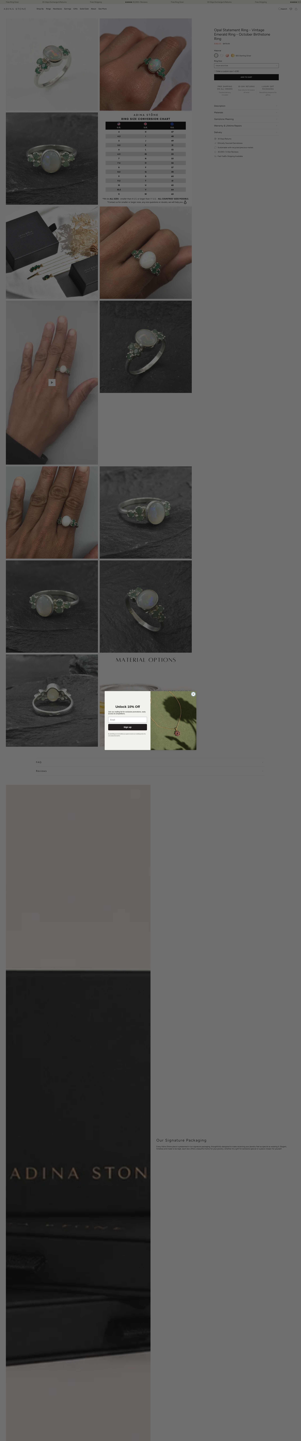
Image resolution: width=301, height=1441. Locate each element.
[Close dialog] (193, 694)
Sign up (127, 727)
